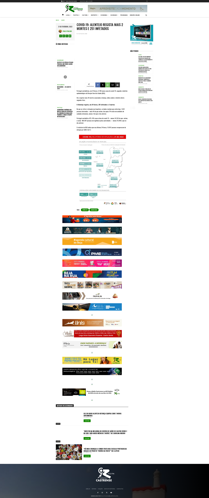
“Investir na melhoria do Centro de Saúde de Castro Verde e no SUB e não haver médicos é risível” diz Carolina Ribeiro (105, 432)
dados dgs (94, 210)
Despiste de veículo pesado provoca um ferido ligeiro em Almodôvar (65, 64)
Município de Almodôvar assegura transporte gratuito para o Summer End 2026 (144, 80)
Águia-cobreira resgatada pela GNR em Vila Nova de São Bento (145, 100)
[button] (147, 1)
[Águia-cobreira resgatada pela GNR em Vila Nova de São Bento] (133, 100)
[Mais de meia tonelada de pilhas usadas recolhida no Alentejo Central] (133, 90)
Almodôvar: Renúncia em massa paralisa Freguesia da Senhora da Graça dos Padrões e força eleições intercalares (65, 113)
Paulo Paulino (67, 31)
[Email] (112, 84)
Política (59, 107)
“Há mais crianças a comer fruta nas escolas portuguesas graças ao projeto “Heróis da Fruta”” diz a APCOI (105, 450)
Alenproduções (114, 496)
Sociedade (60, 60)
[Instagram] (63, 36)
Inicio (57, 20)
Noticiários (60, 84)
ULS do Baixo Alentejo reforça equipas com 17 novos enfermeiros (102, 414)
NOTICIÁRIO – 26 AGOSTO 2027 (64, 88)
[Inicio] (63, 15)
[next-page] (134, 108)
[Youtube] (70, 36)
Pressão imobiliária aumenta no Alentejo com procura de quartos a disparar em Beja (144, 69)
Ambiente (141, 87)
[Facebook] (60, 36)
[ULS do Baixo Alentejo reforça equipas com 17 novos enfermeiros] (69, 417)
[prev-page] (131, 108)
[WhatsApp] (107, 84)
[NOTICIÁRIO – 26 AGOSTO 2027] (65, 77)
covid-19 (85, 210)
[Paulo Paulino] (61, 31)
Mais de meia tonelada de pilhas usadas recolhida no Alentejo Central (145, 90)
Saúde (63, 20)
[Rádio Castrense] (74, 8)
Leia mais (87, 420)
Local (140, 54)
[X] (66, 36)
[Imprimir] (117, 84)
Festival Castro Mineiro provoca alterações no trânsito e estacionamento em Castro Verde (145, 59)
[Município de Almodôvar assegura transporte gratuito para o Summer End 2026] (133, 79)
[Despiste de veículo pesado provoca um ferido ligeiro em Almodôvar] (65, 52)
